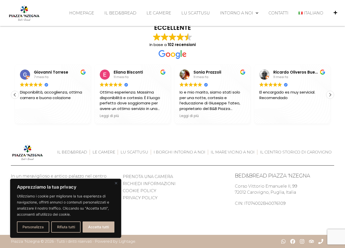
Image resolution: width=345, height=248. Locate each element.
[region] (65, 208)
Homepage (81, 13)
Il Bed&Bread (120, 13)
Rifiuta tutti (66, 227)
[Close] (116, 183)
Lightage (127, 241)
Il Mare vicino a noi (233, 152)
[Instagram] (302, 241)
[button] (330, 95)
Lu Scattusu (195, 13)
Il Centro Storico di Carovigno (296, 152)
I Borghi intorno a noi (179, 152)
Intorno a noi (236, 13)
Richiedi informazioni (149, 183)
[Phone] (321, 241)
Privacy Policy (140, 197)
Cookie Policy (139, 190)
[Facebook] (293, 241)
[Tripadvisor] (311, 241)
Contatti (278, 13)
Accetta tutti (98, 227)
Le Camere (158, 13)
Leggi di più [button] (109, 116)
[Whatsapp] (283, 241)
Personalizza (33, 227)
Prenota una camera (148, 176)
